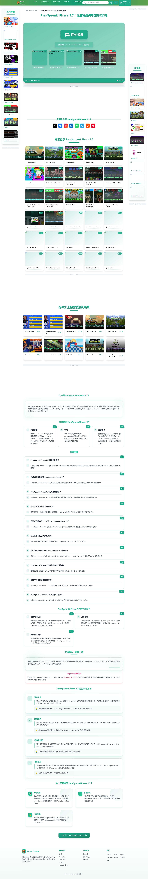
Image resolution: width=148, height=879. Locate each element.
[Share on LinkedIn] (71, 126)
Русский (116, 857)
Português (110, 857)
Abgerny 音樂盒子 (70, 677)
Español (122, 854)
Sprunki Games (34, 10)
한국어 (108, 860)
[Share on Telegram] (82, 126)
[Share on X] (55, 126)
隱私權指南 (86, 857)
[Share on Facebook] (60, 126)
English (109, 854)
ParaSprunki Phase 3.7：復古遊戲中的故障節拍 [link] (53, 10)
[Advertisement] (10, 174)
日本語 (115, 854)
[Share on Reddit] (88, 126)
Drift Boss (56, 2)
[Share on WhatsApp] (77, 126)
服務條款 (85, 860)
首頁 (35, 2)
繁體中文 (122, 857)
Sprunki (66, 2)
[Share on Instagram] (66, 126)
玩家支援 (85, 854)
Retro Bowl (45, 2)
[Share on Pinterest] (93, 126)
